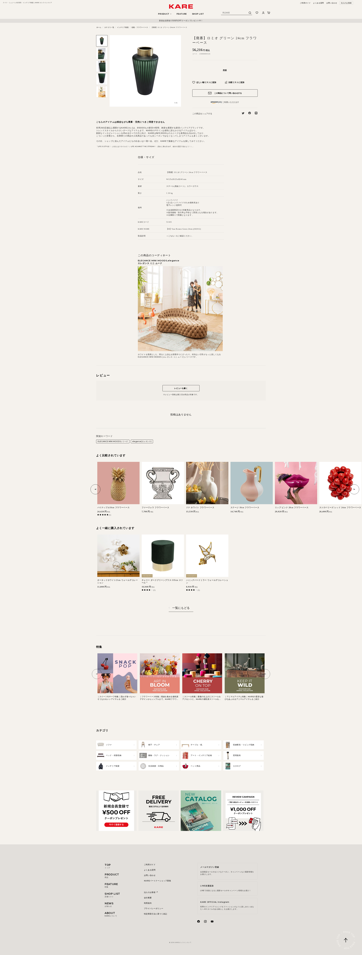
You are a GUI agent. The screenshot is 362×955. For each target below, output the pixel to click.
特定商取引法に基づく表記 (155, 914)
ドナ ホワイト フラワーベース (200, 507)
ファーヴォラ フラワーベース (155, 507)
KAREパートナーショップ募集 (157, 881)
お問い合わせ (331, 3)
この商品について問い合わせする (228, 93)
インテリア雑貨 (123, 27)
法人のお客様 (346, 3)
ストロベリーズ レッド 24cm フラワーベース (340, 507)
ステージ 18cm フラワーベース (244, 507)
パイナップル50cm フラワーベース (113, 507)
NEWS (109, 904)
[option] (181, 21)
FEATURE (182, 14)
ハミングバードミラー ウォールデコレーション (207, 581)
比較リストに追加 (236, 82)
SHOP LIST (198, 14)
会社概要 (148, 898)
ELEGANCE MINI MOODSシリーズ (113, 441)
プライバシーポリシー (153, 908)
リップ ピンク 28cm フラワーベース (292, 507)
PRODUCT (112, 875)
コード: (194, 54)
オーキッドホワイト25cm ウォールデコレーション (117, 581)
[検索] (250, 13)
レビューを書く (181, 388)
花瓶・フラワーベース (140, 27)
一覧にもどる (181, 608)
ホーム (98, 27)
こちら (171, 236)
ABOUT (111, 914)
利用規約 (148, 903)
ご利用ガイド (305, 3)
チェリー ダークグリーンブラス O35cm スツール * (162, 581)
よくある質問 (318, 3)
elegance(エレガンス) (142, 441)
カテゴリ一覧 (109, 27)
